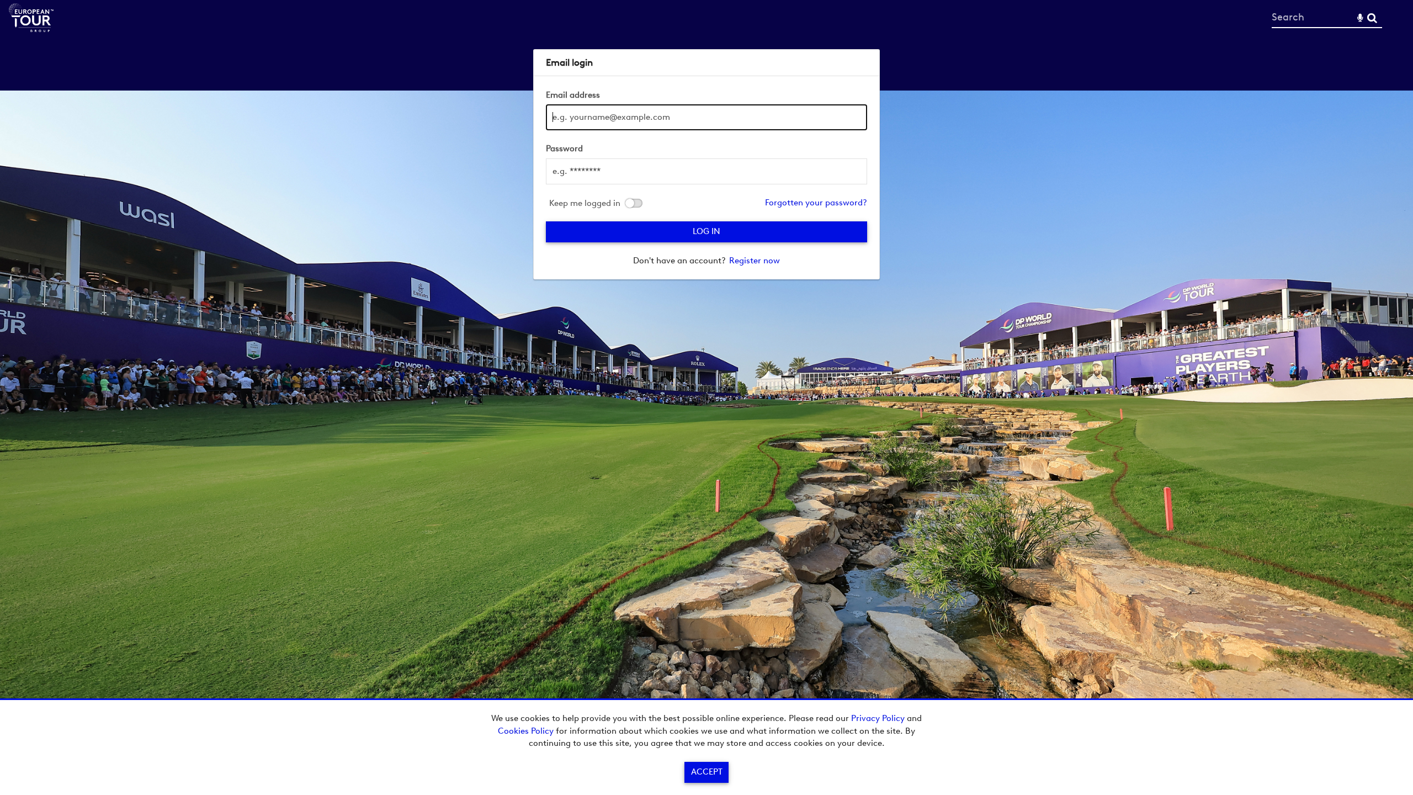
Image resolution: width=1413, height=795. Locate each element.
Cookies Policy (526, 731)
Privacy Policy (878, 718)
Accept (707, 772)
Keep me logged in (584, 203)
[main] (706, 164)
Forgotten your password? (816, 203)
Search (1371, 18)
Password (564, 148)
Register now (754, 261)
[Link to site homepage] (31, 29)
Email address (573, 95)
